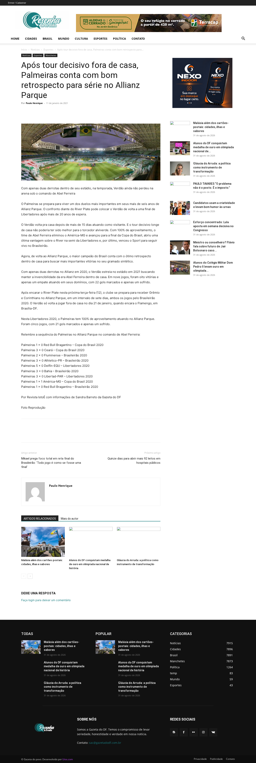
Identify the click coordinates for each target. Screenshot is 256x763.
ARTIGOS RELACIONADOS (40, 518)
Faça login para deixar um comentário (46, 600)
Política (119, 38)
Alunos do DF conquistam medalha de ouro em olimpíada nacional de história (89, 564)
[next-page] (30, 576)
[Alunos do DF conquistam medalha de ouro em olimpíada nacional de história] (91, 542)
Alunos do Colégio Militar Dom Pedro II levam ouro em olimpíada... (213, 266)
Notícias (35, 49)
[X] (34, 112)
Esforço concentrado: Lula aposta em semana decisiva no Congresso (213, 226)
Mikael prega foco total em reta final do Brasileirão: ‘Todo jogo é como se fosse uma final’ (51, 463)
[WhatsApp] (53, 112)
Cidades (31, 38)
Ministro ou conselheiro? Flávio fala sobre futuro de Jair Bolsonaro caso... (214, 246)
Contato (138, 38)
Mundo (63, 38)
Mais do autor (69, 518)
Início (24, 49)
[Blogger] (174, 732)
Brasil (47, 38)
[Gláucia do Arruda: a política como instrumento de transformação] (138, 542)
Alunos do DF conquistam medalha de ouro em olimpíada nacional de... (213, 147)
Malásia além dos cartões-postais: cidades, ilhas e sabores (211, 127)
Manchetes (51, 55)
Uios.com (67, 759)
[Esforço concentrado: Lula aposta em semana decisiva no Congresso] (180, 227)
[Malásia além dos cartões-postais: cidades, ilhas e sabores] (43, 542)
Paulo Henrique (34, 103)
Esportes (100, 38)
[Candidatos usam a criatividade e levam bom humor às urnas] (180, 208)
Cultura (81, 38)
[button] (243, 39)
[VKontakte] (213, 732)
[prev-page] (23, 576)
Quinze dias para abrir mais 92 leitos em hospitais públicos (134, 461)
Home (15, 38)
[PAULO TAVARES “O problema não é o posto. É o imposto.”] (180, 189)
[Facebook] (25, 112)
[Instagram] (203, 732)
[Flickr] (193, 732)
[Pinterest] (44, 112)
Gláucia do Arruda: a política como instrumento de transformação (212, 167)
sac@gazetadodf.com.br (105, 743)
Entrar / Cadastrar (17, 2)
